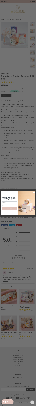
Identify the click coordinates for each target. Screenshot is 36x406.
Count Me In (9, 208)
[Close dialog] (34, 192)
